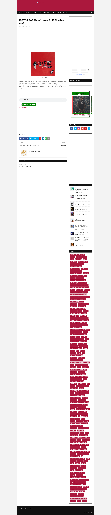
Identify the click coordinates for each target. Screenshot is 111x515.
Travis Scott (73, 479)
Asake (80, 266)
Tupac (87, 479)
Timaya (72, 475)
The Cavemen (74, 472)
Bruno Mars (73, 292)
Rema (72, 442)
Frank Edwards (80, 339)
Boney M (80, 287)
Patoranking (80, 430)
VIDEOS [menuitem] (34, 12)
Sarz (80, 451)
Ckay (87, 303)
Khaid (80, 378)
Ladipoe (73, 385)
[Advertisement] (43, 40)
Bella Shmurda (80, 278)
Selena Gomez (86, 451)
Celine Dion (73, 296)
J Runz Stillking (74, 355)
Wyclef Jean (73, 491)
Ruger (78, 446)
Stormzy (77, 463)
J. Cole (81, 355)
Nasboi (82, 418)
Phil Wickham (74, 435)
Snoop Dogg (80, 461)
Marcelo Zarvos (81, 400)
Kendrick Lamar (84, 376)
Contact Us (30, 508)
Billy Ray (85, 282)
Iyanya (79, 353)
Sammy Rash (74, 451)
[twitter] (89, 128)
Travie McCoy (74, 477)
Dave (77, 315)
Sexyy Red (73, 453)
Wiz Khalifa (85, 486)
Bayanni (79, 275)
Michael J (87, 409)
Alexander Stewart (75, 264)
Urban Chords (82, 482)
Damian (84, 313)
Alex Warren (84, 261)
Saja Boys (80, 449)
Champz (87, 296)
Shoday (77, 456)
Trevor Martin (81, 479)
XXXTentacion (81, 491)
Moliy (85, 411)
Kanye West (73, 374)
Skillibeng (73, 461)
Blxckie (86, 285)
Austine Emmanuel (75, 268)
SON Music (73, 449)
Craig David (73, 310)
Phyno (80, 435)
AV (77, 257)
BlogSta (22, 26)
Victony (77, 484)
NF (79, 416)
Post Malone (79, 437)
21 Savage (78, 254)
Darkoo (72, 315)
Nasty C (24, 16)
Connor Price (74, 308)
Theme (25, 512)
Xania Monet (74, 493)
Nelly (87, 421)
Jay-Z (72, 364)
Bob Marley (73, 287)
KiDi (72, 381)
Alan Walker (73, 261)
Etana (72, 334)
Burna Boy (80, 292)
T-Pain (78, 465)
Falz (81, 334)
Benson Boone (82, 280)
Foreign (24, 134)
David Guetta (83, 315)
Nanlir (72, 418)
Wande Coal (73, 486)
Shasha (72, 456)
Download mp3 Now (24, 107)
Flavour (78, 336)
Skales (83, 458)
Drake (85, 322)
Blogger (36, 512)
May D (77, 407)
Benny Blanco (74, 280)
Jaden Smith (81, 357)
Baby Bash (86, 273)
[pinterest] (85, 128)
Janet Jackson (74, 362)
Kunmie (80, 383)
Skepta (87, 458)
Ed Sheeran (73, 327)
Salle (85, 449)
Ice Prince (82, 350)
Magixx (82, 395)
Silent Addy (73, 458)
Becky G (73, 278)
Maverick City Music (82, 404)
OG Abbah (85, 423)
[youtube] (82, 128)
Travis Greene (82, 477)
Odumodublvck (74, 425)
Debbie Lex (85, 317)
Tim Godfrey (81, 472)
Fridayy (87, 339)
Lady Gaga (78, 385)
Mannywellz (73, 400)
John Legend (85, 367)
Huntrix (72, 350)
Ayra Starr (79, 271)
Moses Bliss (79, 414)
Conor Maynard (82, 308)
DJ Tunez (73, 313)
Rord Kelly (86, 444)
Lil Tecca (81, 388)
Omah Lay (80, 428)
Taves (80, 468)
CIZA (86, 292)
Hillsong (79, 348)
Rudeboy (73, 446)
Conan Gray (73, 306)
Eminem (85, 332)
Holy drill (85, 348)
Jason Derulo (82, 362)
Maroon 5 (73, 402)
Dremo (72, 325)
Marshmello (79, 402)
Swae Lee (83, 463)
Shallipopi (86, 453)
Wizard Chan (74, 489)
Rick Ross (84, 442)
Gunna (84, 343)
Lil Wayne (80, 390)
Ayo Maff (73, 271)
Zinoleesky (73, 500)
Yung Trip (79, 498)
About (25, 508)
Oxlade (86, 428)
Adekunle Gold (83, 257)
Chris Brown (74, 303)
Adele (72, 259)
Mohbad (80, 411)
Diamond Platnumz (75, 320)
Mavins (72, 407)
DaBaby (79, 313)
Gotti (85, 341)
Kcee (78, 376)
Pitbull (85, 435)
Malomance (85, 397)
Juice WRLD (73, 371)
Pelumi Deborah (74, 432)
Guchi (79, 343)
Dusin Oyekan (84, 325)
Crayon (79, 310)
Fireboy (72, 336)
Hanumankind (84, 346)
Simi (79, 458)
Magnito (73, 397)
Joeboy (79, 367)
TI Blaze (83, 465)
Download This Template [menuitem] (60, 12)
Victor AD (83, 484)
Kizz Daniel (81, 381)
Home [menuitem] (21, 12)
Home (20, 16)
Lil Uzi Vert (73, 390)
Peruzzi (82, 432)
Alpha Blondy (74, 266)
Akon (84, 259)
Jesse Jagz (73, 367)
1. (81, 115)
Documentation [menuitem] (44, 12)
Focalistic (73, 339)
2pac (83, 254)
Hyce (77, 350)
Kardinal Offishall (82, 374)
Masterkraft (73, 404)
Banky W (73, 275)
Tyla (76, 482)
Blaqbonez (80, 285)
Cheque (77, 301)
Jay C (88, 362)
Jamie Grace (79, 360)
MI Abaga (77, 395)
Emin (80, 332)
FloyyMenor (84, 336)
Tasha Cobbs (74, 468)
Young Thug (81, 496)
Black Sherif (73, 285)
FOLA (77, 334)
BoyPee (72, 289)
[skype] (75, 128)
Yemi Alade (81, 493)
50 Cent (73, 257)
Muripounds (73, 416)
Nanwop (77, 418)
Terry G (80, 470)
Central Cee (80, 296)
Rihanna (73, 444)
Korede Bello (73, 383)
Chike (82, 301)
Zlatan (79, 500)
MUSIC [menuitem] (27, 12)
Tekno (84, 468)
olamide (84, 500)
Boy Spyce (86, 287)
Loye (81, 393)
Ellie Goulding (74, 332)
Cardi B (78, 294)
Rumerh (83, 446)
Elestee (79, 327)
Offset (81, 425)
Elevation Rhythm (75, 329)
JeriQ (86, 364)
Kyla (85, 383)
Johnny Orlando (82, 369)
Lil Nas (76, 388)
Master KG (86, 402)
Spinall (86, 461)
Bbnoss (84, 275)
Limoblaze (86, 390)
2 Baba (72, 254)
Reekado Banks (85, 439)
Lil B (72, 388)
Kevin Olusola (74, 378)
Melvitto (73, 409)
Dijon (87, 320)
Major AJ (79, 397)
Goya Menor (73, 343)
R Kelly (79, 439)
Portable (73, 437)
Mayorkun (83, 407)
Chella (72, 301)
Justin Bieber (81, 371)
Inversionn (73, 353)
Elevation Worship (85, 329)
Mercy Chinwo (80, 409)
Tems (72, 470)
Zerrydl (84, 498)
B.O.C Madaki (74, 273)
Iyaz (83, 353)
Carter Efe (84, 294)
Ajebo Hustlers (78, 259)
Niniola (79, 423)
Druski (77, 325)
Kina (76, 381)
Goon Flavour (79, 341)
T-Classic (73, 465)
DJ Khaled (85, 310)
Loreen (76, 393)
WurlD (85, 489)
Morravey (73, 414)
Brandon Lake (79, 289)
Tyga (72, 482)
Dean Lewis (78, 317)
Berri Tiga (73, 282)
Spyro (72, 463)
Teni (76, 470)
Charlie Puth (83, 299)
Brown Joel (86, 289)
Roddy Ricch (79, 444)
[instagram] (78, 128)
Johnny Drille (74, 369)
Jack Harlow (73, 357)
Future (72, 341)
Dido (83, 320)
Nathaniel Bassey (80, 421)
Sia (82, 456)
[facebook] (71, 128)
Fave (85, 334)
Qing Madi (73, 439)
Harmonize (73, 348)
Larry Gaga (85, 385)
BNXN (80, 273)
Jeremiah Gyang (79, 364)
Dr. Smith (80, 322)
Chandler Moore (74, 299)
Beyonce (79, 282)
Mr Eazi (85, 414)
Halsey (77, 346)
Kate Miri (73, 376)
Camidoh (73, 294)
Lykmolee (86, 393)
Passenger (73, 430)
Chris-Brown (81, 303)
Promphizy (86, 437)
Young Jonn (73, 496)
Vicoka (72, 484)
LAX (88, 383)
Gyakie (72, 346)
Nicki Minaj (73, 423)
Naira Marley (84, 416)
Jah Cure (73, 360)
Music (28, 134)
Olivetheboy (73, 428)
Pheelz (87, 432)
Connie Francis (81, 306)
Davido (72, 317)
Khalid (84, 378)
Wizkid (80, 489)
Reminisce (78, 442)
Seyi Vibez (79, 453)
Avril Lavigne (84, 268)
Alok (82, 264)
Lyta (72, 395)
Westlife (80, 486)
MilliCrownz (73, 411)
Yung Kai (73, 498)
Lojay (72, 393)
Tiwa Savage (79, 475)
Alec (79, 261)
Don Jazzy (73, 322)
